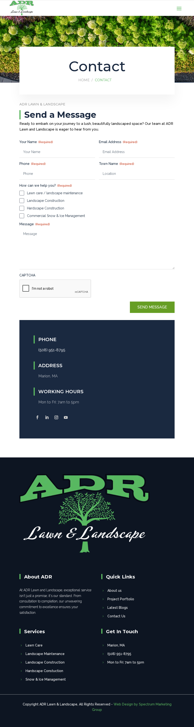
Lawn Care (34, 645)
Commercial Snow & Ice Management (56, 216)
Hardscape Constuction (44, 671)
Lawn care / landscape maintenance (55, 193)
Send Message (152, 307)
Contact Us (116, 616)
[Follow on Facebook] (37, 417)
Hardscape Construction (45, 208)
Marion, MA (116, 645)
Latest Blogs (117, 608)
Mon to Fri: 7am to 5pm (125, 662)
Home (84, 80)
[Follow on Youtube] (66, 417)
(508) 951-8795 (119, 654)
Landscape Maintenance (45, 654)
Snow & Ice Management (46, 679)
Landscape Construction (45, 201)
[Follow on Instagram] (56, 417)
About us (114, 590)
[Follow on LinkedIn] (47, 417)
